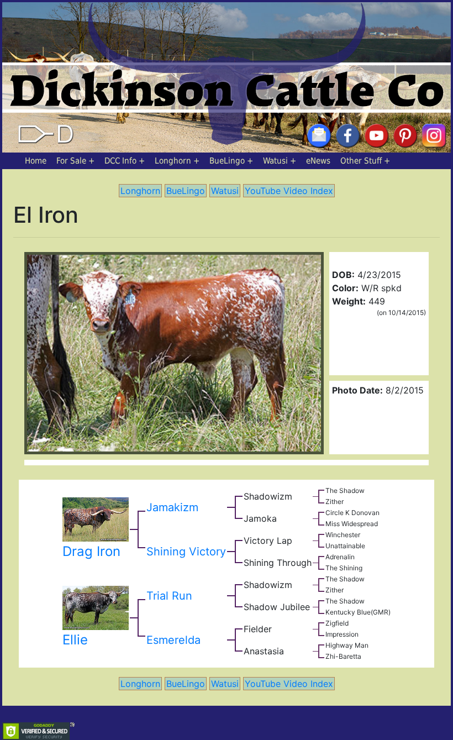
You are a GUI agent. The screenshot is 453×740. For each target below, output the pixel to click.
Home (35, 161)
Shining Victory (186, 551)
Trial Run (169, 595)
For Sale (71, 161)
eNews (318, 161)
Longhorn (173, 161)
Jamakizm (172, 507)
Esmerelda (173, 640)
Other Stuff (361, 161)
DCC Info (120, 161)
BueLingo (227, 161)
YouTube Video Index (289, 190)
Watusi (275, 161)
